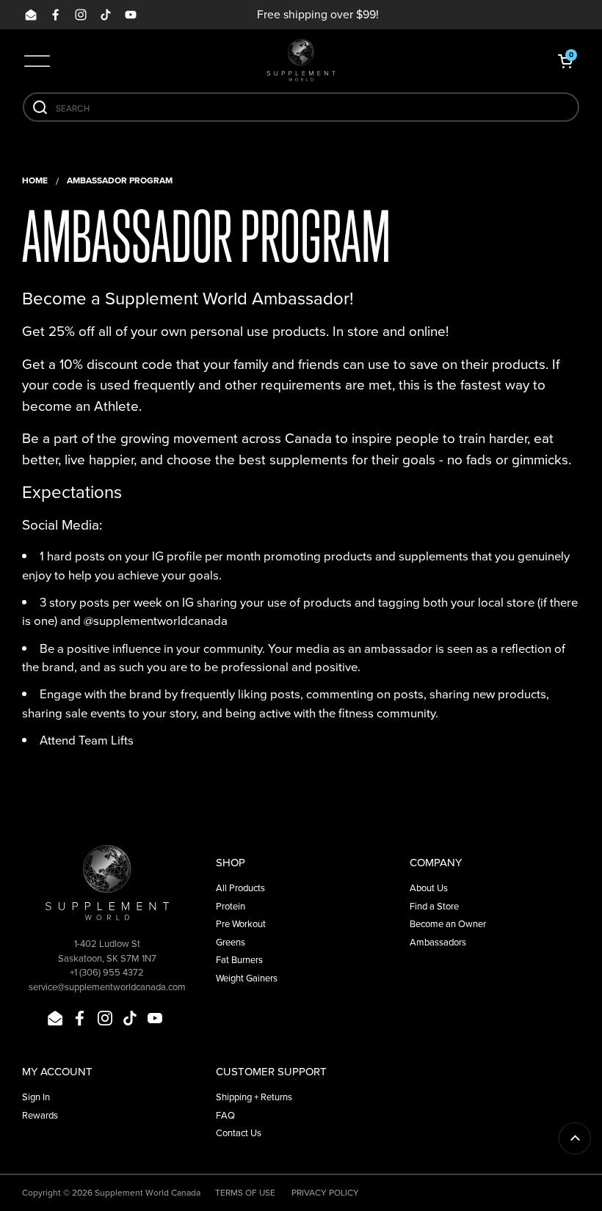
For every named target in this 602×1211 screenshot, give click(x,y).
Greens (230, 942)
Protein (230, 906)
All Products (240, 888)
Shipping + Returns (254, 1097)
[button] (565, 61)
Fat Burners (239, 960)
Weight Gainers (247, 978)
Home (35, 180)
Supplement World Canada (147, 1192)
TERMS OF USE (245, 1192)
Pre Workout (241, 924)
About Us (429, 888)
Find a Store (434, 906)
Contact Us (238, 1133)
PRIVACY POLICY (325, 1192)
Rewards (40, 1115)
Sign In (36, 1097)
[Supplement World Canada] (301, 60)
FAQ (225, 1115)
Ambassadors (438, 942)
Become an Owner (448, 924)
